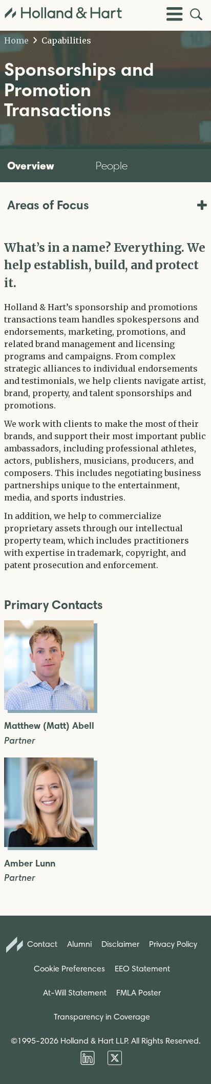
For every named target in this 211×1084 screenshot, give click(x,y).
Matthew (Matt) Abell (49, 726)
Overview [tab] (30, 165)
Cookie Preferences (69, 968)
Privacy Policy (173, 944)
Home (16, 40)
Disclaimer (120, 944)
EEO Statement (142, 968)
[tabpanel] (105, 405)
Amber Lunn (29, 863)
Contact (41, 944)
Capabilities (65, 40)
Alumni (79, 944)
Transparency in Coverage (102, 1017)
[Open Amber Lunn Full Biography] (49, 844)
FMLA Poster (138, 993)
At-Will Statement (75, 993)
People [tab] (112, 165)
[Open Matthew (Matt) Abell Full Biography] (49, 707)
